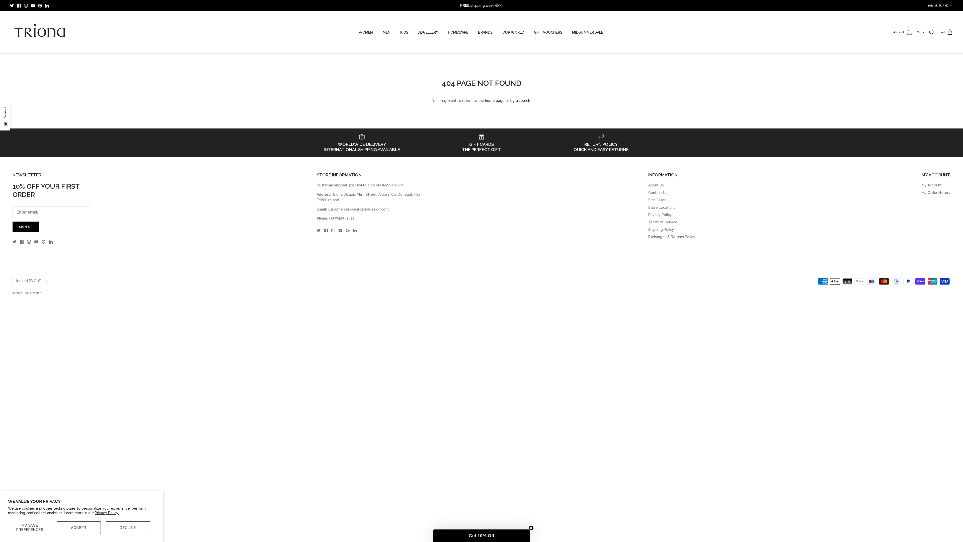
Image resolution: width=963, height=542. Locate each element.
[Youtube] (33, 6)
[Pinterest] (40, 6)
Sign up (26, 227)
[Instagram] (26, 6)
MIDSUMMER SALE (587, 32)
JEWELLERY (428, 32)
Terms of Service (662, 222)
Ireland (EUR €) (937, 5)
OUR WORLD (513, 32)
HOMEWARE (458, 32)
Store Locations (661, 208)
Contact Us (657, 193)
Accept (79, 528)
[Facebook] (19, 6)
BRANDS (485, 32)
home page (495, 101)
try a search (520, 101)
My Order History (936, 193)
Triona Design (32, 293)
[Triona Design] (40, 32)
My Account (932, 185)
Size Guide (657, 200)
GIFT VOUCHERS (548, 32)
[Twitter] (12, 6)
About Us (656, 185)
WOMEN (366, 32)
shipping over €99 (481, 5)
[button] (481, 535)
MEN (386, 32)
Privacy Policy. (107, 513)
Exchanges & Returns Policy (671, 237)
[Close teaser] (531, 527)
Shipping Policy (661, 230)
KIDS (404, 32)
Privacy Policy (660, 215)
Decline (128, 528)
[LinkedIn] (47, 6)
